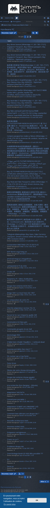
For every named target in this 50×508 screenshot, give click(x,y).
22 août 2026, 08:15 (36, 117)
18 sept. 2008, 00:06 (30, 394)
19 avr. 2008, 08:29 (31, 434)
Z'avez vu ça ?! (12, 439)
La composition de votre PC (18, 300)
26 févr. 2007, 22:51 (28, 468)
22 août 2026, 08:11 (36, 142)
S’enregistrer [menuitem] (48, 18)
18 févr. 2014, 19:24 (32, 280)
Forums (17, 18)
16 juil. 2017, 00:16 (32, 260)
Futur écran (11, 363)
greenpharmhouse (24, 117)
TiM (20, 401)
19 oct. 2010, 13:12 (30, 358)
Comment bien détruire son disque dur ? (23, 413)
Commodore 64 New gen (17, 322)
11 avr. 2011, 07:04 (30, 324)
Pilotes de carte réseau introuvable (21, 370)
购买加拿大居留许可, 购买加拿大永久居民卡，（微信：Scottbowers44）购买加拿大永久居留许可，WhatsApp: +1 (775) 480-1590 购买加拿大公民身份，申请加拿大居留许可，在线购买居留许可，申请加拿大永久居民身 (28, 224)
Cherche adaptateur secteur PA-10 (21, 308)
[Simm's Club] (25, 9)
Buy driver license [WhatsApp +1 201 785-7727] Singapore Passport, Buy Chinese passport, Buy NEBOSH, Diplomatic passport (26, 46)
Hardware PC (7, 29)
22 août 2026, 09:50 (30, 107)
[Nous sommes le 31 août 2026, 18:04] (45, 25)
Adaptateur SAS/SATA (15, 392)
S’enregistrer (17, 21)
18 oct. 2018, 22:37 (32, 253)
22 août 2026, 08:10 (36, 157)
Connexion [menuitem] (45, 18)
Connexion (5, 21)
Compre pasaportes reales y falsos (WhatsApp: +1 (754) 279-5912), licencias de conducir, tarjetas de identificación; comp (27, 138)
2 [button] (27, 37)
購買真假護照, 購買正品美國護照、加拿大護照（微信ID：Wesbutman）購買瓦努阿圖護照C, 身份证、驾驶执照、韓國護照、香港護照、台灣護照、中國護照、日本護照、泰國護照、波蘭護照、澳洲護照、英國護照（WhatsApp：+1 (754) (28, 209)
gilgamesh (22, 317)
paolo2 (21, 51)
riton (20, 468)
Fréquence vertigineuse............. (18, 432)
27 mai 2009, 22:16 (31, 372)
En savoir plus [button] (9, 504)
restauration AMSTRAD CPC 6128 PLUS (23, 244)
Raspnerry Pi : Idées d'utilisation (20, 279)
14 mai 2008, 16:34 (30, 408)
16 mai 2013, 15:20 (30, 287)
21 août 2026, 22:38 (33, 230)
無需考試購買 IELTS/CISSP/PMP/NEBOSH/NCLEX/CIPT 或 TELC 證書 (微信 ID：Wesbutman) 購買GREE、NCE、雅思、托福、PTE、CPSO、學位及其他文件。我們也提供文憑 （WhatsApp (27, 125)
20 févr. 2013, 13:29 (30, 294)
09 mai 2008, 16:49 (30, 415)
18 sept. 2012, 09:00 (30, 301)
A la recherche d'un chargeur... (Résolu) (22, 385)
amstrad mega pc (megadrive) (19, 259)
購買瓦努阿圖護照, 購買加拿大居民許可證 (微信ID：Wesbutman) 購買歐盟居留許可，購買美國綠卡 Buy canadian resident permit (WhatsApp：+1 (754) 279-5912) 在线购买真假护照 (27, 195)
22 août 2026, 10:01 (30, 96)
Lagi (20, 455)
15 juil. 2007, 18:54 (28, 448)
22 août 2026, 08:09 (36, 167)
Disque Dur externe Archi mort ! (19, 286)
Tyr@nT (21, 422)
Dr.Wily (21, 246)
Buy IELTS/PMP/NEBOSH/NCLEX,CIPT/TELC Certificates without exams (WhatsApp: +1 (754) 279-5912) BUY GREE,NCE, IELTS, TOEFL (26, 173)
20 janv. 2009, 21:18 (30, 379)
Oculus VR (11, 271)
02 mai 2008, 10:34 (30, 428)
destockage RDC (13, 335)
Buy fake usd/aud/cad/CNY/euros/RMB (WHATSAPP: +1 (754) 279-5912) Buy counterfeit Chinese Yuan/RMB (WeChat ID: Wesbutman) (27, 113)
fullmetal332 (22, 253)
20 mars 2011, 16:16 (32, 337)
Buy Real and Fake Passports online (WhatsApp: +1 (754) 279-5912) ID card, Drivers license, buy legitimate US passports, (27, 184)
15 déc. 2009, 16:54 (30, 365)
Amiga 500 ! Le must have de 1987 (21, 293)
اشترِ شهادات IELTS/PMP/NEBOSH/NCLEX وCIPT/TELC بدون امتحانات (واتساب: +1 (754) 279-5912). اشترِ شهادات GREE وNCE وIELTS (26, 163)
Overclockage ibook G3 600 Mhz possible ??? (25, 453)
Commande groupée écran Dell (19, 329)
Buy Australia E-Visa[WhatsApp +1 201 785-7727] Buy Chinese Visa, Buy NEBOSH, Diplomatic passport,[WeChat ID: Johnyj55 (27, 82)
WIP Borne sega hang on (17, 251)
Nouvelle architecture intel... (18, 420)
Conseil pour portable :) (16, 399)
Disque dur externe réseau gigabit (21, 377)
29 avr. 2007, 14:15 (30, 461)
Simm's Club (9, 18)
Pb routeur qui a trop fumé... (18, 356)
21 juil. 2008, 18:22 (28, 401)
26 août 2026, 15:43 (30, 76)
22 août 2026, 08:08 (36, 188)
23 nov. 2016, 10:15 (30, 267)
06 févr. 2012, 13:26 (30, 310)
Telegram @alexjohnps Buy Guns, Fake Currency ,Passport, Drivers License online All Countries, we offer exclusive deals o (27, 236)
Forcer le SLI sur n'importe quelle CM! (22, 315)
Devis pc (10, 466)
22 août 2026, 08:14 (36, 132)
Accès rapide (2, 18)
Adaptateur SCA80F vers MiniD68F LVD (22, 406)
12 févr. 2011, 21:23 (31, 351)
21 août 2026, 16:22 (32, 240)
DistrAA (21, 379)
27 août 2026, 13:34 (30, 61)
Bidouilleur (22, 280)
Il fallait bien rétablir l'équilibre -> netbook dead (26, 342)
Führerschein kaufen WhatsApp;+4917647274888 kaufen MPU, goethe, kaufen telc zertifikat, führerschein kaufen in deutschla (27, 92)
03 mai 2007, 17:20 (28, 455)
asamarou (22, 240)
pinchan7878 (23, 230)
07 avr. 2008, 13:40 (30, 441)
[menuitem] (48, 25)
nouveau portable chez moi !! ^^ (19, 349)
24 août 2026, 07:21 (30, 86)
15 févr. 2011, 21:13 (31, 344)
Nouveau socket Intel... (16, 426)
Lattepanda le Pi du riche (17, 266)
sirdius (21, 273)
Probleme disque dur (15, 446)
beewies (21, 461)
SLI (8, 459)
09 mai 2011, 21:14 (31, 317)
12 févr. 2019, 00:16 (30, 246)
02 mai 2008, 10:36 (30, 422)
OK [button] (37, 500)
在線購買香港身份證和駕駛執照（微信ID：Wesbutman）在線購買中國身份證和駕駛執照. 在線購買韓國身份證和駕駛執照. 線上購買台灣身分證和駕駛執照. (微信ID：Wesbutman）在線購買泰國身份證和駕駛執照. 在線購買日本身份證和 (28, 150)
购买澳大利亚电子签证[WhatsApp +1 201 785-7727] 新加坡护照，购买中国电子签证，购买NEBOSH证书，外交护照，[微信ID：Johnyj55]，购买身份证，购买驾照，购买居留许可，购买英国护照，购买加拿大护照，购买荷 (28, 69)
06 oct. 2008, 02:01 (28, 387)
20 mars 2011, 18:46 (32, 331)
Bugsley (21, 287)
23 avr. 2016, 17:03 (29, 273)
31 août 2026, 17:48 (30, 51)
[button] (30, 36)
